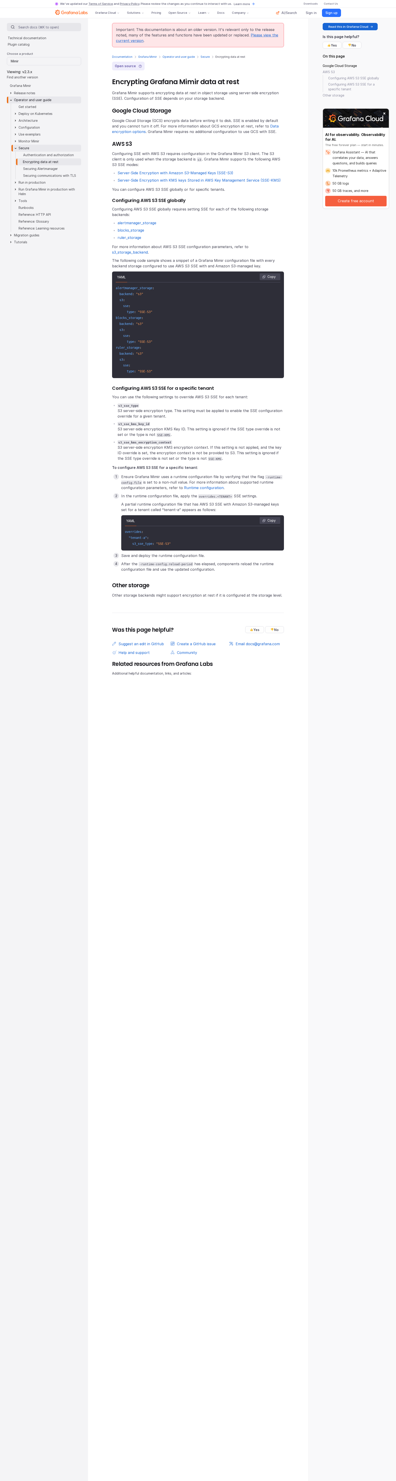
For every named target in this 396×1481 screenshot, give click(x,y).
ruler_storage (129, 237)
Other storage (333, 95)
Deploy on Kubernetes (35, 114)
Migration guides (26, 235)
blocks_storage (131, 230)
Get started (27, 107)
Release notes (24, 93)
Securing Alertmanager (40, 169)
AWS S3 (329, 72)
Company (238, 12)
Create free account (356, 201)
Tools (23, 201)
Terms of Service (100, 4)
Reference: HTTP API (35, 214)
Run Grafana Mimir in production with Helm (47, 191)
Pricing (156, 12)
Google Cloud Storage (340, 66)
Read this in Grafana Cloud (348, 26)
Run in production (32, 182)
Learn (202, 12)
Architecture (28, 120)
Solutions (133, 12)
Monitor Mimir (29, 141)
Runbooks (26, 208)
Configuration (29, 127)
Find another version (22, 77)
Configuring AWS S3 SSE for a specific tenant (351, 86)
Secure (205, 56)
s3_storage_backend (130, 252)
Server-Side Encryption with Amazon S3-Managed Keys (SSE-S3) (175, 173)
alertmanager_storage (137, 223)
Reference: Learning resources (42, 228)
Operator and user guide (178, 56)
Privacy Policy (129, 4)
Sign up (331, 13)
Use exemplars (30, 134)
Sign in (311, 13)
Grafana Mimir (147, 56)
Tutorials (20, 242)
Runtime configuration (204, 487)
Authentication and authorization (48, 155)
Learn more (242, 4)
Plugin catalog (19, 44)
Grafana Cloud (105, 12)
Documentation (122, 56)
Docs (220, 12)
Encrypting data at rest (40, 162)
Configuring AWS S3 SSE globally (353, 78)
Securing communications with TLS (49, 175)
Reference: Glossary (34, 221)
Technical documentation (27, 38)
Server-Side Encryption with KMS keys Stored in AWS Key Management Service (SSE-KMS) (199, 180)
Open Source (177, 12)
